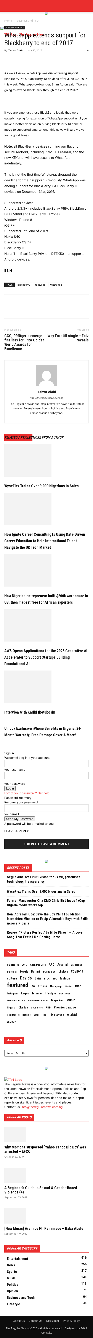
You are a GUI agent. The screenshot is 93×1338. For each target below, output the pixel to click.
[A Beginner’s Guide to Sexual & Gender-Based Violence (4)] (46, 1175)
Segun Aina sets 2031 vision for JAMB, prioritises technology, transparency (43, 879)
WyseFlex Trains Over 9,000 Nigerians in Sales (41, 486)
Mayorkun (57, 1000)
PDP (48, 1007)
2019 (24, 964)
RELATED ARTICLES (18, 437)
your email (11, 814)
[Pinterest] (28, 60)
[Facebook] (2, 7)
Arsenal (62, 964)
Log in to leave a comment (46, 844)
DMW (38, 978)
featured (40, 284)
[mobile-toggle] (7, 21)
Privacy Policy (71, 1321)
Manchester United (38, 1000)
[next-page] (8, 744)
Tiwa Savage (56, 1014)
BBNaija (11, 971)
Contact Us (35, 1321)
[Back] (5, 748)
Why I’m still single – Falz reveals (68, 338)
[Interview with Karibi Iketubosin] (46, 687)
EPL (55, 978)
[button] (87, 6)
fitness (42, 986)
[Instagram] (5, 7)
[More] (48, 60)
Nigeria (11, 1007)
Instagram (12, 993)
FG (33, 986)
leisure (37, 993)
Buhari (35, 971)
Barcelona (76, 964)
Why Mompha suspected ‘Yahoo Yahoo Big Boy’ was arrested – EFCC (45, 1149)
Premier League (65, 1007)
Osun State (37, 1007)
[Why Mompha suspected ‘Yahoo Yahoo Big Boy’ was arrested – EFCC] (46, 1134)
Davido (26, 978)
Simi (36, 1014)
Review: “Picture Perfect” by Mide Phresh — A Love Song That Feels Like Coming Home (45, 934)
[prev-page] (5, 744)
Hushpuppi (56, 986)
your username (14, 769)
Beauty (23, 971)
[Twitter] (9, 7)
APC (51, 964)
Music (70, 1000)
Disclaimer (52, 1321)
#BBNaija (13, 964)
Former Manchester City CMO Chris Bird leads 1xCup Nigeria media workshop (46, 903)
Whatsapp (56, 284)
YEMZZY (11, 1021)
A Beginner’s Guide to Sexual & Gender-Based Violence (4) (40, 1189)
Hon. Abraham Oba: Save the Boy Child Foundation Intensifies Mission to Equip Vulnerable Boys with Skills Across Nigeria (47, 918)
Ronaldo (26, 1014)
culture (12, 978)
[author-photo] (46, 386)
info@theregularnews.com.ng (42, 1107)
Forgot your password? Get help (27, 793)
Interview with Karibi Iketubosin (29, 712)
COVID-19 (77, 971)
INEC (78, 986)
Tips (44, 1014)
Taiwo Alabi (15, 50)
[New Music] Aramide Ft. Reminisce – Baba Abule (43, 1228)
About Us (19, 1321)
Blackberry (24, 284)
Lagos (25, 993)
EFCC (47, 978)
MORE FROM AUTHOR (47, 437)
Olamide (23, 1007)
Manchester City (16, 1000)
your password (14, 783)
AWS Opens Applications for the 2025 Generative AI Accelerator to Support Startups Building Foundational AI (45, 657)
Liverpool (64, 993)
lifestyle (50, 993)
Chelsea (63, 971)
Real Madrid (13, 1014)
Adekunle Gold (38, 964)
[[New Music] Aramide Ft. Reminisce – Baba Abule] (46, 1216)
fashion (65, 978)
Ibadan (68, 986)
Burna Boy (49, 971)
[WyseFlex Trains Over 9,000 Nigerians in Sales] (46, 460)
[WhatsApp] (38, 60)
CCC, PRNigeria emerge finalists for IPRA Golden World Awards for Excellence (24, 342)
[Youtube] (12, 7)
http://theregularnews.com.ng (46, 397)
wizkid (72, 1014)
